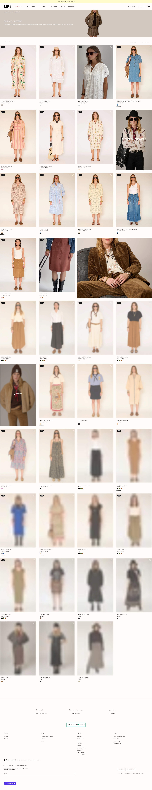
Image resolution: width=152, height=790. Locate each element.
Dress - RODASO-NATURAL (7, 101)
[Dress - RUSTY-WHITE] (57, 72)
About (79, 733)
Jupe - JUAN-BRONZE (6, 677)
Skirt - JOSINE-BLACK (45, 357)
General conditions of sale (119, 736)
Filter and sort (10, 42)
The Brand (79, 736)
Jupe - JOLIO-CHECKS (83, 677)
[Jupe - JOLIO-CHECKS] (95, 648)
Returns (42, 741)
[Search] (137, 6)
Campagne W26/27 (81, 752)
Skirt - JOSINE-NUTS (6, 357)
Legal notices (117, 738)
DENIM (43, 6)
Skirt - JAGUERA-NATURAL (46, 420)
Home (5, 12)
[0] (147, 6)
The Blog (79, 741)
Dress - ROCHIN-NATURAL (84, 166)
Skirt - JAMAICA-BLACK (84, 485)
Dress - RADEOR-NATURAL (84, 229)
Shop (9, 12)
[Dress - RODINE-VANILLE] (57, 137)
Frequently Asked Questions (47, 736)
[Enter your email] (74, 774)
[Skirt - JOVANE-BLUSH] (57, 265)
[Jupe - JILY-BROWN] (57, 585)
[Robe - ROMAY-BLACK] (95, 585)
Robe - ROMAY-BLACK (83, 614)
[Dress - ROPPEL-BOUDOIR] (18, 137)
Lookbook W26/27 (81, 754)
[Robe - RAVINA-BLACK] (57, 648)
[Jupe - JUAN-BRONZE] (18, 648)
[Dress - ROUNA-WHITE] (95, 72)
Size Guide (79, 743)
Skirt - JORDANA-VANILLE (84, 357)
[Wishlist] (144, 6)
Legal (116, 733)
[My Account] (140, 6)
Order (6, 733)
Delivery (6, 736)
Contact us (43, 738)
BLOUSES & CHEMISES (68, 6)
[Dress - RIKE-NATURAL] (18, 200)
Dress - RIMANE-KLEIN (6, 549)
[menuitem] (18, 6)
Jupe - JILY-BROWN (44, 614)
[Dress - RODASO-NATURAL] (18, 72)
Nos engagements (81, 747)
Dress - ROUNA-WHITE (83, 101)
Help (42, 733)
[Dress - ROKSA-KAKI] (18, 585)
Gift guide (79, 745)
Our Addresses (80, 738)
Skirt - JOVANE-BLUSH (45, 294)
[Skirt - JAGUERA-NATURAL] (57, 391)
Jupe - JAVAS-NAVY (83, 420)
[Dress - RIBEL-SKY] (57, 200)
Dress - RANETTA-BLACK (46, 485)
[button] (34, 47)
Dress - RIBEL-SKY (44, 229)
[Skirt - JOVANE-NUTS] (18, 265)
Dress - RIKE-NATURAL (6, 229)
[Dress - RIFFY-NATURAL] (18, 456)
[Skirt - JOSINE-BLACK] (57, 328)
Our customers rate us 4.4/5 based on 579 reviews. (29, 760)
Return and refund (118, 743)
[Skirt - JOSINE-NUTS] (18, 328)
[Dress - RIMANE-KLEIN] (18, 520)
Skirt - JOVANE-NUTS (6, 294)
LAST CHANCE (30, 6)
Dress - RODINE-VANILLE (46, 166)
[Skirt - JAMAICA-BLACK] (95, 456)
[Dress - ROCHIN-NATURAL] (95, 137)
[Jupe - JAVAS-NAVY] (95, 391)
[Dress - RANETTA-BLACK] (57, 456)
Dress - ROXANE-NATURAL (46, 549)
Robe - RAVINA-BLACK (45, 677)
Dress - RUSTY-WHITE (45, 101)
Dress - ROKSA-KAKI (6, 614)
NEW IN (18, 6)
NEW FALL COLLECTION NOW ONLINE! (61, 1)
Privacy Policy (117, 741)
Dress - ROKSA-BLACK (83, 549)
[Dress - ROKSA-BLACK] (95, 520)
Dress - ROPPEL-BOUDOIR (7, 166)
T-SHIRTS (54, 6)
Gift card (6, 738)
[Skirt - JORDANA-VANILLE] (95, 328)
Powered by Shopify (139, 773)
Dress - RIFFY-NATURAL (7, 485)
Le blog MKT (80, 750)
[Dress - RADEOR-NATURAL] (95, 200)
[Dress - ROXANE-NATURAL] (57, 520)
